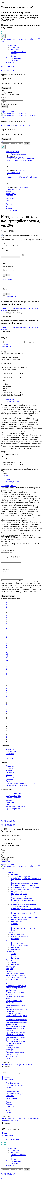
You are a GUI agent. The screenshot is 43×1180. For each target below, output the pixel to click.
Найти (26, 144)
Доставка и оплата (13, 58)
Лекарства (10, 766)
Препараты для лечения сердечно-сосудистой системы (24, 918)
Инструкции (11, 194)
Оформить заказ (13, 173)
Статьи (13, 56)
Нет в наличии (22, 171)
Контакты (10, 62)
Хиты (8, 200)
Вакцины (14, 874)
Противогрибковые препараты (23, 885)
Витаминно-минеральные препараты (26, 881)
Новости (14, 54)
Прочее (13, 930)
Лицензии (10, 754)
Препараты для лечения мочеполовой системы (15, 1034)
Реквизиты (15, 47)
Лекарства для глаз (18, 892)
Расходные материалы (20, 926)
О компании (11, 45)
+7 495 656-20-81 (8, 66)
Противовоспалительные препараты (25, 887)
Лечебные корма (17, 934)
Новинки (9, 196)
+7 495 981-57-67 (8, 70)
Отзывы (13, 486)
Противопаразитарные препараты (24, 883)
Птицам (9, 775)
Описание (10, 399)
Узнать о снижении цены (10, 257)
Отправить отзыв (8, 596)
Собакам (9, 768)
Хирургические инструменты (23, 928)
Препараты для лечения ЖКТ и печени (15, 1038)
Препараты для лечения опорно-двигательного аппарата (24, 905)
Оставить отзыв (7, 548)
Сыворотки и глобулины (21, 876)
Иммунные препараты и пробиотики (26, 879)
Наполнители (16, 949)
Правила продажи (13, 808)
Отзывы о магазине (18, 52)
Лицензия (15, 49)
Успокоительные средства (21, 896)
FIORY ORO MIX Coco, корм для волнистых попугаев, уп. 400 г (20, 159)
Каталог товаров (12, 152)
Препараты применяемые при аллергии (16, 1023)
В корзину (7, 280)
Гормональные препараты (21, 898)
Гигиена (9, 781)
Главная (9, 204)
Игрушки (9, 779)
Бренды (9, 191)
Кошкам (9, 770)
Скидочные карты (13, 796)
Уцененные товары (18, 977)
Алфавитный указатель (15, 806)
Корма (13, 954)
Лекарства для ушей (19, 894)
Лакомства (15, 939)
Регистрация (6, 109)
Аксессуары (11, 777)
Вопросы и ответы (13, 60)
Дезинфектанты (17, 922)
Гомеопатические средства (21, 889)
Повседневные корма (19, 937)
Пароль (4, 99)
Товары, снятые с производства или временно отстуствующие (20, 784)
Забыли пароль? (7, 111)
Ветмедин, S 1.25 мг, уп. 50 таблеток (22, 177)
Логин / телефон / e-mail (10, 95)
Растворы (14, 924)
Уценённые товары (18, 154)
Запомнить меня (10, 104)
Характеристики (12, 401)
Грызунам (10, 772)
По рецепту (10, 198)
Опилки (14, 956)
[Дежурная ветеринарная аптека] (14, 113)
